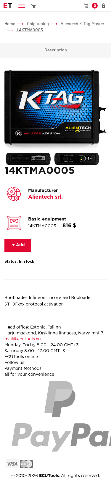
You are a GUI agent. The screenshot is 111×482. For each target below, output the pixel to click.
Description (55, 50)
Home (9, 24)
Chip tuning (38, 24)
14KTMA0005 (29, 30)
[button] (21, 6)
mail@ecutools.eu (22, 339)
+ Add (18, 245)
